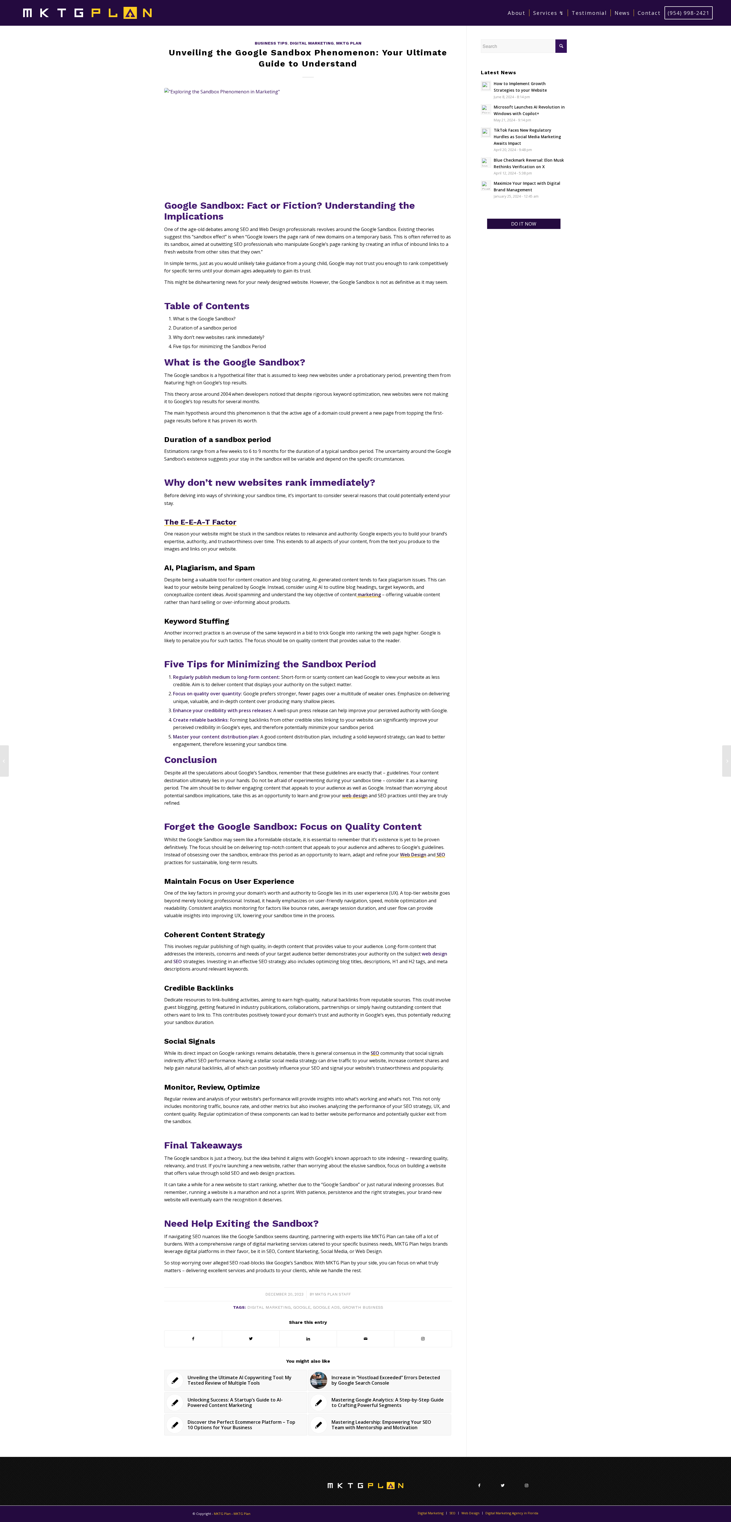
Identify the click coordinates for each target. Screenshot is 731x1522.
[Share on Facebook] (193, 1339)
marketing (369, 594)
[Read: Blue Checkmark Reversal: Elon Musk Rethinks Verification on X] (486, 162)
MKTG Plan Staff (333, 1294)
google (301, 1307)
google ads (326, 1307)
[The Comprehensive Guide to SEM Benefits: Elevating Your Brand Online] (726, 761)
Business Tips (271, 43)
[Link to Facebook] (479, 1485)
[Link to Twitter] (503, 1485)
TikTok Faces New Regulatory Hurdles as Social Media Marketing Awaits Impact (527, 136)
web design (354, 795)
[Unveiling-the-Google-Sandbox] (308, 142)
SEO (440, 855)
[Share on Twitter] (250, 1339)
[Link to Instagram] (422, 1339)
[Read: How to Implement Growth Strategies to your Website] (486, 86)
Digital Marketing (312, 43)
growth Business (362, 1307)
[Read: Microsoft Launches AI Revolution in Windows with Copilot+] (486, 109)
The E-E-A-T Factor (200, 522)
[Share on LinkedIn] (308, 1339)
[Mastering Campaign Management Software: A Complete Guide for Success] (4, 761)
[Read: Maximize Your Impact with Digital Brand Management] (486, 185)
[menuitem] (516, 13)
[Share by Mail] (365, 1339)
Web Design (413, 855)
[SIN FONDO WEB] (87, 13)
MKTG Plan (349, 43)
